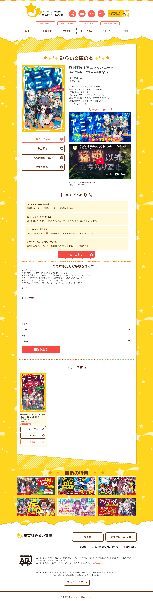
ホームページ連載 (110, 23)
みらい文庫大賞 (67, 23)
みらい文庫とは (45, 23)
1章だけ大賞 (88, 23)
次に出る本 (46, 31)
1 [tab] (43, 134)
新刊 (27, 31)
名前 (24, 288)
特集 (126, 31)
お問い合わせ (131, 547)
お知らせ (106, 31)
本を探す (66, 31)
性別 (24, 324)
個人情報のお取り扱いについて (106, 547)
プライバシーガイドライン (76, 582)
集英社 (87, 537)
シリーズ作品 (86, 31)
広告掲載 (83, 547)
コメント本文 (28, 298)
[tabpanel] (43, 98)
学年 (24, 335)
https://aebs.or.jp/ (97, 563)
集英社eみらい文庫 (121, 537)
